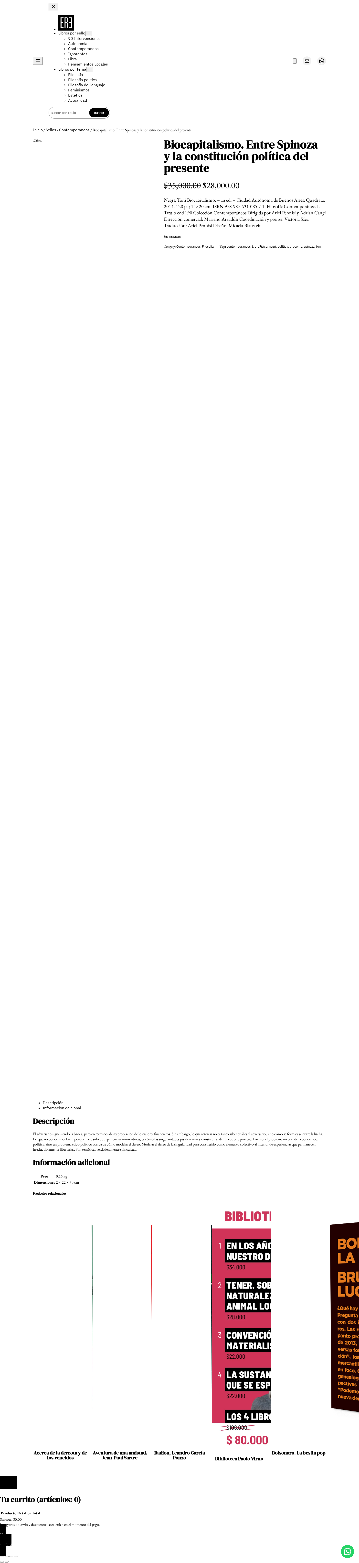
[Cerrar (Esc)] (16, 1556)
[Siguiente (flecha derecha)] (7, 1562)
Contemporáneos (74, 129)
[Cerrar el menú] (53, 7)
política (282, 246)
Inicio (38, 129)
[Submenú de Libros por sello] (88, 33)
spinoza (309, 246)
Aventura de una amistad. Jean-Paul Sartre (120, 1455)
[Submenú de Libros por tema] (89, 69)
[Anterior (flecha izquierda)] (2, 1562)
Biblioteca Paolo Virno (239, 1458)
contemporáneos (239, 246)
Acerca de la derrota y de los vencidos (60, 1455)
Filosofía (208, 246)
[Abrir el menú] (38, 61)
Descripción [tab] (53, 1102)
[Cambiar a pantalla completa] (7, 1556)
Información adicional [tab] (62, 1107)
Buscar (99, 113)
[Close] (8, 1482)
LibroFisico (259, 246)
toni (318, 246)
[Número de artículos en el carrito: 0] (295, 61)
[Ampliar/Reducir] (2, 1556)
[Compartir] (11, 1556)
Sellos (51, 129)
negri (272, 246)
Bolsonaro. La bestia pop (299, 1452)
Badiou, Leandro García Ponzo (179, 1455)
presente (296, 246)
